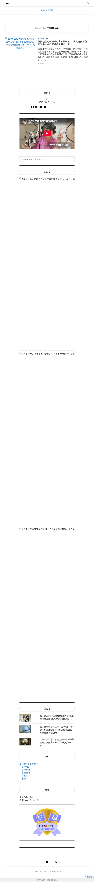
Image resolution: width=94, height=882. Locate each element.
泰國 (24, 778)
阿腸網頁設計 (89, 877)
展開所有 (23, 764)
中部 (47, 38)
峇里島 (25, 776)
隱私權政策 (52, 880)
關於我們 (41, 880)
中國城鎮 (26, 773)
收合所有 (33, 764)
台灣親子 (26, 767)
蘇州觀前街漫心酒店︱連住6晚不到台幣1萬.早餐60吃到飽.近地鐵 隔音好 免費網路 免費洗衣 (57, 730)
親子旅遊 (41, 38)
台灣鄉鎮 (26, 770)
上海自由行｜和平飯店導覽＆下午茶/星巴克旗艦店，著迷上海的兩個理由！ (57, 742)
